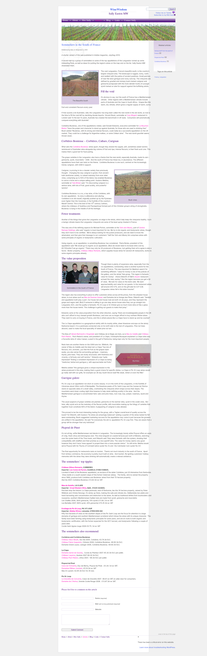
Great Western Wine (78, 488)
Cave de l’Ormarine (69, 566)
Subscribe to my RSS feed (164, 15)
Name (101, 598)
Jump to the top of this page (166, 634)
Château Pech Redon (70, 558)
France (157, 77)
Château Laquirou (68, 555)
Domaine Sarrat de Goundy (72, 553)
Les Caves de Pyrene (78, 470)
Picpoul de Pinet (159, 57)
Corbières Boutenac (80, 147)
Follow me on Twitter (164, 13)
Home (65, 20)
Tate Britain (76, 183)
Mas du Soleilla (132, 334)
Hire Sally (86, 20)
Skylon (137, 277)
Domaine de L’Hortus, (70, 581)
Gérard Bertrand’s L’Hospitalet (82, 334)
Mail (107, 604)
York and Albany (126, 228)
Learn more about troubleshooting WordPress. (157, 647)
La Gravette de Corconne (71, 579)
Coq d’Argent (132, 115)
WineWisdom (118, 9)
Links (117, 20)
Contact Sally (130, 20)
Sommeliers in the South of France (81, 44)
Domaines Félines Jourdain (72, 568)
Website (98, 609)
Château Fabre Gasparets (72, 542)
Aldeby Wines (75, 511)
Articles (98, 20)
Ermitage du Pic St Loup (71, 508)
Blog (108, 20)
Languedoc (163, 77)
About (75, 20)
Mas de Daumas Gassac (93, 297)
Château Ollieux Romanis (90, 251)
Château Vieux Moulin (70, 540)
